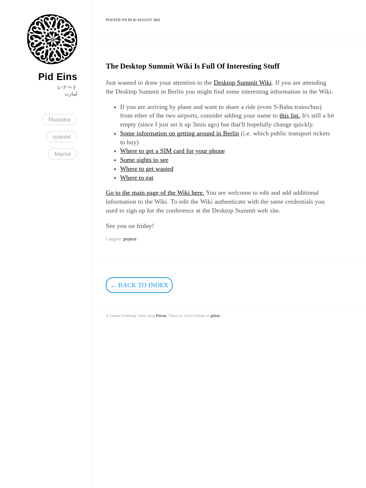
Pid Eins (57, 76)
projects (130, 238)
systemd (62, 137)
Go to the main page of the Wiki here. (155, 192)
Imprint (62, 154)
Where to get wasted (146, 168)
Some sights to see (144, 159)
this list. (290, 115)
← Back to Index (139, 285)
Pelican (161, 316)
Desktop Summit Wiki (243, 82)
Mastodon (59, 119)
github (215, 316)
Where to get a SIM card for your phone (172, 150)
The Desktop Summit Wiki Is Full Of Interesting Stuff (193, 66)
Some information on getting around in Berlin (179, 133)
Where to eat (136, 177)
